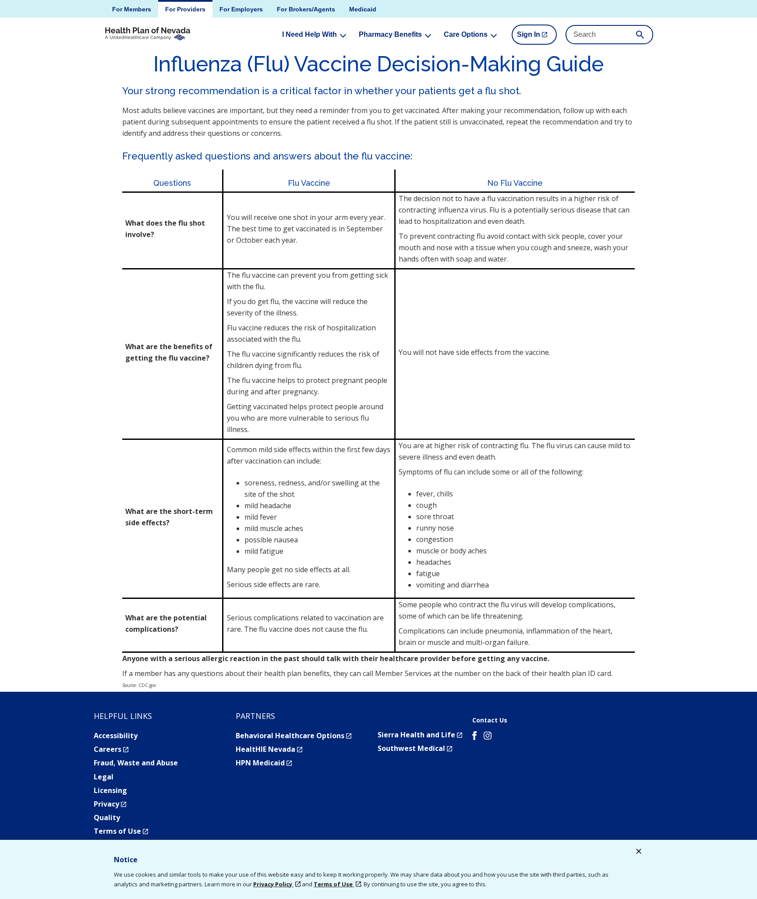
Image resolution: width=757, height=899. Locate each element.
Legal (103, 777)
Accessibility (116, 735)
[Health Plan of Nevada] (147, 34)
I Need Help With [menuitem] (309, 34)
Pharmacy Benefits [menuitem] (390, 34)
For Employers (241, 9)
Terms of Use (121, 831)
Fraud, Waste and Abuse (136, 763)
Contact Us (489, 720)
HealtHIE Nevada (269, 749)
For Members (131, 9)
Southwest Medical (415, 748)
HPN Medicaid (264, 763)
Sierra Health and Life (420, 735)
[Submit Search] (640, 34)
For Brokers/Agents (306, 9)
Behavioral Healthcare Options (293, 735)
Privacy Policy (273, 884)
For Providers (185, 9)
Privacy (110, 804)
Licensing (110, 790)
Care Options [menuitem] (466, 34)
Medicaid (362, 9)
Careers (111, 749)
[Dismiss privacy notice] (638, 852)
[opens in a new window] (474, 737)
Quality (107, 817)
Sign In (537, 38)
